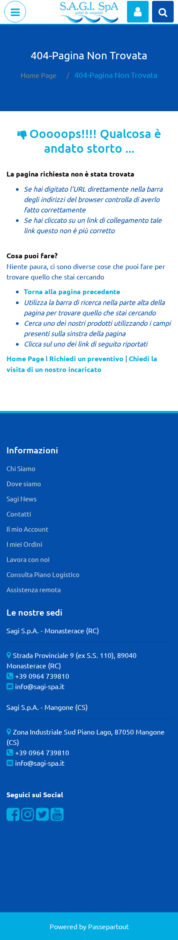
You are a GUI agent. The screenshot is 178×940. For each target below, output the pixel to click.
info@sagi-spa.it (39, 686)
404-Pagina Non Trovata (115, 74)
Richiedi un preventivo (86, 358)
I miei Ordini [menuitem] (24, 544)
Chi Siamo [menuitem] (20, 468)
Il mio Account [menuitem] (27, 529)
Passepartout (108, 926)
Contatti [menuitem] (18, 514)
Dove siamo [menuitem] (23, 483)
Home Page (39, 75)
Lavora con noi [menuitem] (28, 559)
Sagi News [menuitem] (21, 498)
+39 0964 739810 (42, 675)
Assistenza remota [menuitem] (33, 589)
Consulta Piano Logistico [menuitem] (42, 574)
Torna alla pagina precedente (72, 291)
